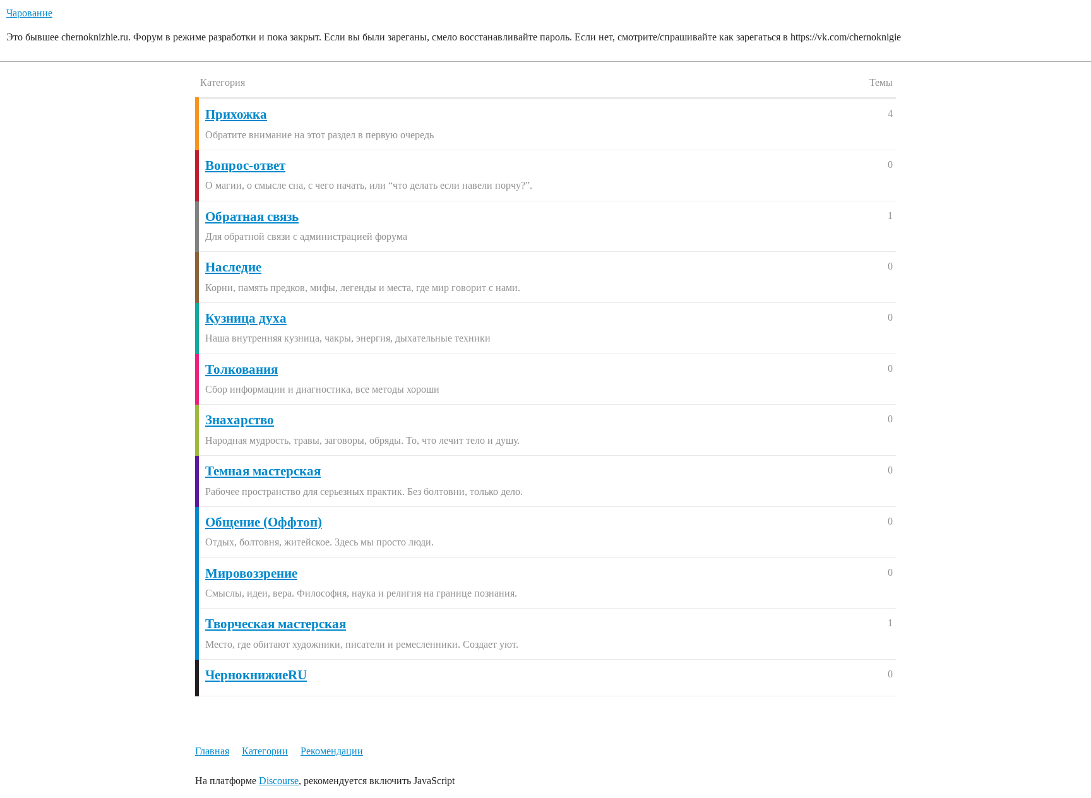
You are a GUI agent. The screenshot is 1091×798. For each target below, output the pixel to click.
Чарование (29, 13)
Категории (265, 751)
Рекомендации (332, 751)
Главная (212, 751)
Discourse (279, 780)
